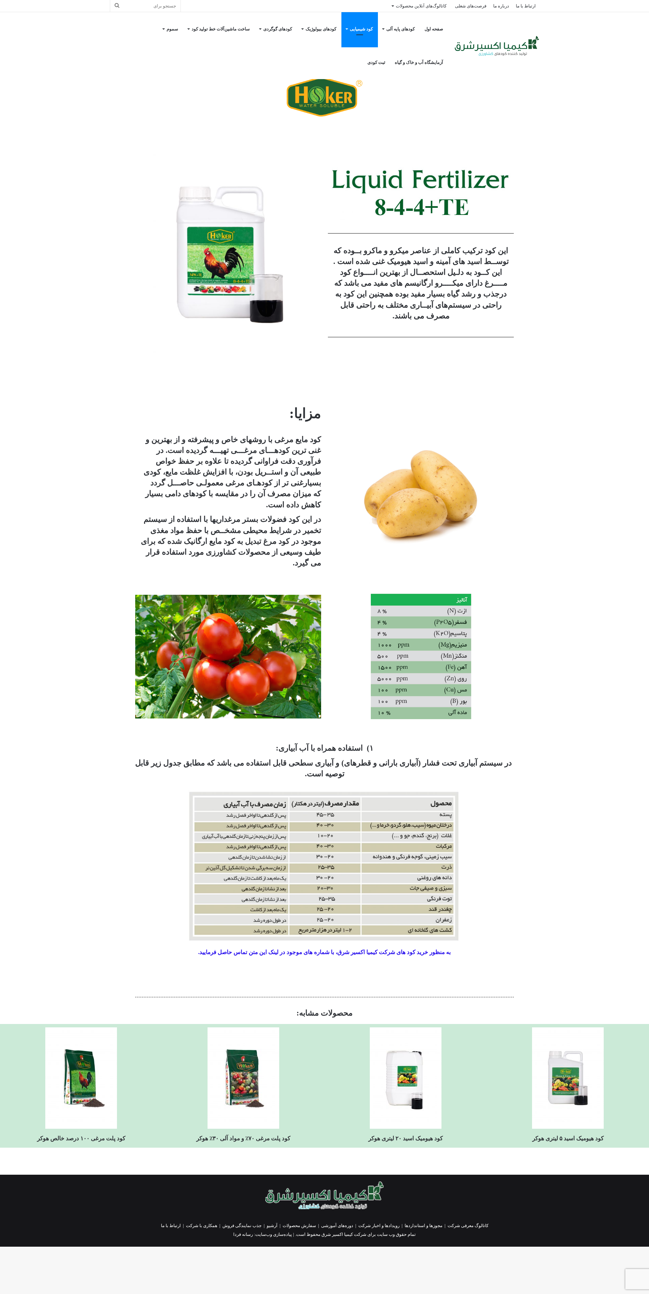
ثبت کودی (376, 62)
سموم (172, 28)
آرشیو (272, 1225)
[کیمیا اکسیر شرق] (497, 46)
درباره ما (501, 5)
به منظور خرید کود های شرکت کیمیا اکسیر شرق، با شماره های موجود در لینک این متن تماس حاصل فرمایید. (324, 952)
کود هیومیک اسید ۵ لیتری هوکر (568, 1138)
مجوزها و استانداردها (423, 1225)
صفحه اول (434, 28)
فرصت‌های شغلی (470, 5)
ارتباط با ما (526, 5)
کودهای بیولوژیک (321, 28)
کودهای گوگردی (277, 28)
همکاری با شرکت (201, 1225)
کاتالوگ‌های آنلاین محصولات (421, 5)
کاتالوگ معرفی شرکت (468, 1225)
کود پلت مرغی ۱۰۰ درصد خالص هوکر (81, 1138)
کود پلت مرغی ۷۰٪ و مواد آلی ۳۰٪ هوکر (243, 1138)
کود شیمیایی (361, 28)
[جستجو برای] (117, 6)
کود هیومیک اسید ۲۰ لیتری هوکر (405, 1138)
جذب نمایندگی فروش (242, 1225)
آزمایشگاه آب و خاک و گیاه (419, 62)
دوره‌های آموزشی (337, 1225)
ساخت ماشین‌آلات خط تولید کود (221, 28)
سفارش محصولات (299, 1225)
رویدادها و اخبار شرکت (379, 1225)
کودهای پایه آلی (400, 28)
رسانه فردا (243, 1234)
